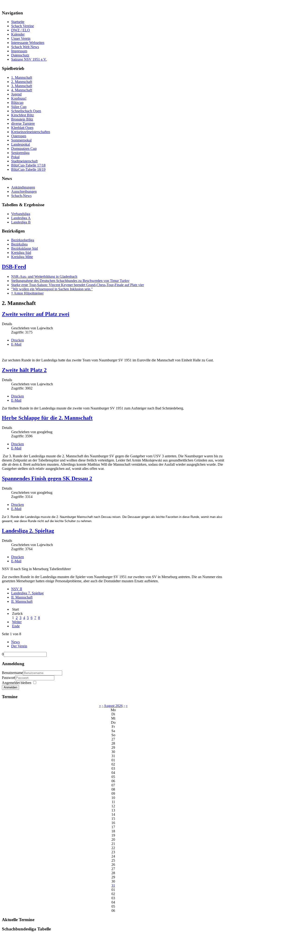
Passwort (8, 678)
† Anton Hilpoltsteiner (27, 293)
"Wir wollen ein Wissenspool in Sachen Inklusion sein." (52, 289)
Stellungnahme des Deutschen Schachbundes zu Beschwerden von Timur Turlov (70, 281)
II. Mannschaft (21, 597)
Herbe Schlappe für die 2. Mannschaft (47, 418)
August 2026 (113, 706)
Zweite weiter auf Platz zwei (35, 314)
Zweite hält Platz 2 (24, 370)
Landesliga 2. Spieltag (28, 531)
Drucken (17, 340)
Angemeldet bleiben (16, 683)
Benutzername (12, 673)
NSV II (16, 589)
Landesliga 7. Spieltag (27, 593)
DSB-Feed (14, 267)
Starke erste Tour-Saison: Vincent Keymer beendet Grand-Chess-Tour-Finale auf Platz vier (77, 285)
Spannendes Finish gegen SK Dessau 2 (47, 478)
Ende (16, 626)
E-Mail (16, 344)
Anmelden (10, 687)
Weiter (17, 622)
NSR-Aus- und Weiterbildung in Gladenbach (44, 276)
